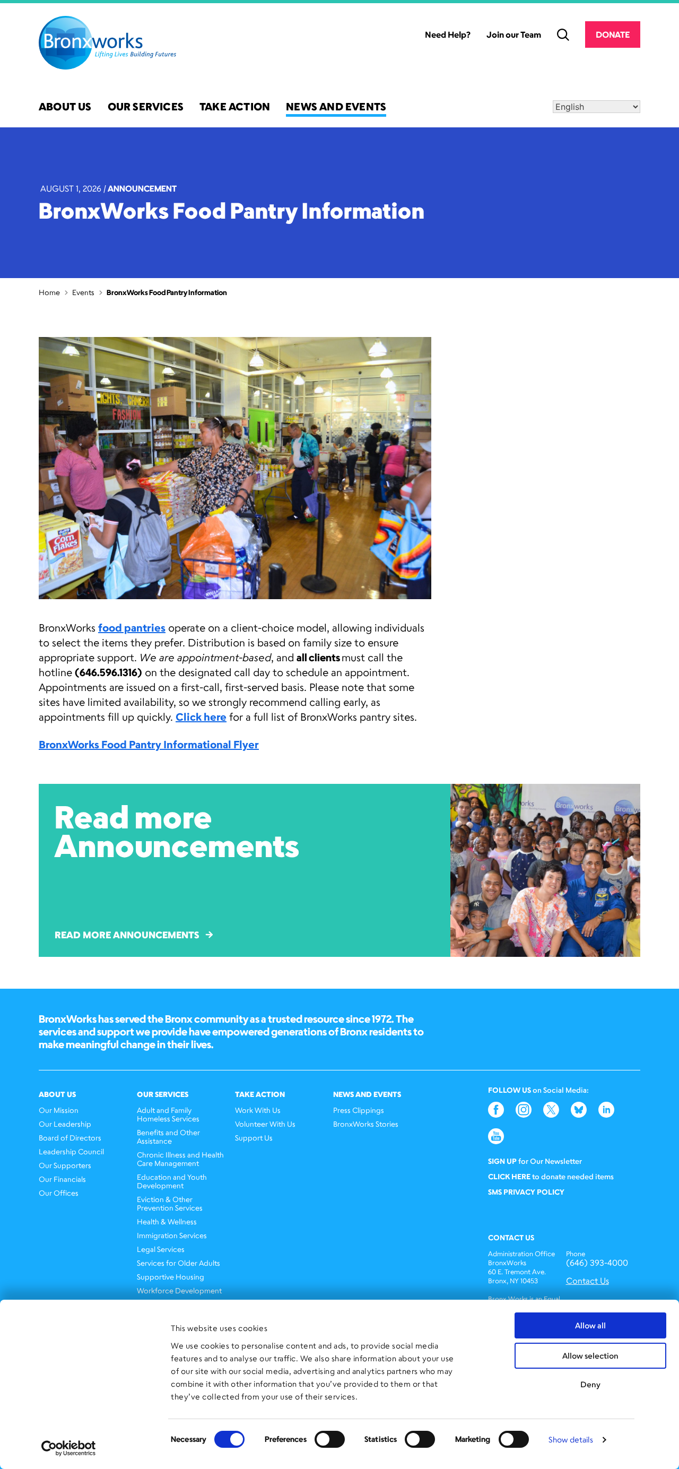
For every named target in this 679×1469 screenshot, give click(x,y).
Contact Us (587, 1280)
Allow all (590, 1325)
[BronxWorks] (107, 43)
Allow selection (590, 1356)
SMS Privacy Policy (526, 1191)
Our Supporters (65, 1165)
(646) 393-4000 (597, 1262)
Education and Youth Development (172, 1181)
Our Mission (59, 1109)
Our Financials (62, 1178)
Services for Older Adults (178, 1262)
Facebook (496, 1110)
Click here (201, 716)
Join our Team (513, 34)
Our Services (146, 107)
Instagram (524, 1110)
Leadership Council (71, 1151)
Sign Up (502, 1160)
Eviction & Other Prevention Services (170, 1203)
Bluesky (579, 1110)
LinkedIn (606, 1110)
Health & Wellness (167, 1221)
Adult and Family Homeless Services (168, 1114)
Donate (613, 34)
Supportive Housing (170, 1276)
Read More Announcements (127, 934)
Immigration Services (172, 1235)
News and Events (336, 107)
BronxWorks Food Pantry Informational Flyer (149, 744)
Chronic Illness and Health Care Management (180, 1159)
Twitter (551, 1110)
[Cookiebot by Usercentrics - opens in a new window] (68, 1448)
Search (563, 35)
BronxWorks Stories (365, 1123)
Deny (590, 1384)
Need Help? (448, 34)
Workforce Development (179, 1290)
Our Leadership (65, 1123)
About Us (65, 107)
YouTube (496, 1136)
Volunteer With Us (265, 1123)
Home (49, 292)
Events (83, 292)
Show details (571, 1440)
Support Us (254, 1137)
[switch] (330, 1439)
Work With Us (258, 1109)
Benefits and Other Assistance (168, 1136)
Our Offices (59, 1192)
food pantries (132, 627)
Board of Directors (70, 1137)
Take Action (234, 107)
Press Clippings (358, 1109)
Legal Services (161, 1249)
